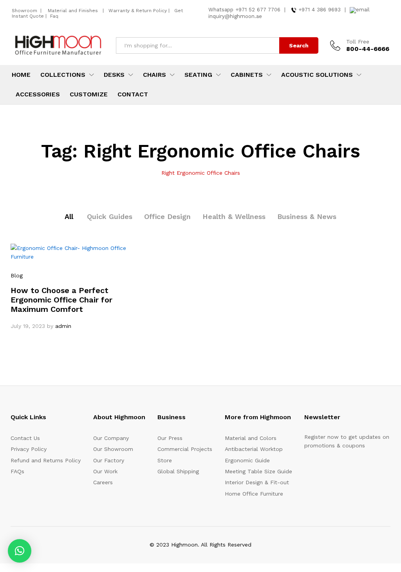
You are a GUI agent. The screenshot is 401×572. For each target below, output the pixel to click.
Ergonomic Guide (247, 460)
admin (63, 326)
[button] (19, 551)
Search (299, 45)
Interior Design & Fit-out (257, 482)
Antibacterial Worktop (254, 449)
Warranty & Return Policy (137, 10)
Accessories (38, 94)
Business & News (306, 216)
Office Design (167, 216)
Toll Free (357, 41)
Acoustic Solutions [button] (317, 75)
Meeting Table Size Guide (258, 471)
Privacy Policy (29, 449)
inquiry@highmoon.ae (235, 16)
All (69, 216)
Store (164, 460)
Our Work (105, 471)
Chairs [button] (154, 75)
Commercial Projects (184, 449)
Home (21, 75)
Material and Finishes (73, 10)
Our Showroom (113, 449)
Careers (103, 482)
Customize (89, 94)
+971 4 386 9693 (319, 10)
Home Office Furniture (254, 494)
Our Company (111, 438)
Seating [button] (198, 75)
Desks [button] (114, 75)
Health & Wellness (234, 216)
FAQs (17, 471)
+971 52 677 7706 (257, 10)
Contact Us (25, 438)
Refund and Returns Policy (46, 460)
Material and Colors (250, 438)
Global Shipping (178, 471)
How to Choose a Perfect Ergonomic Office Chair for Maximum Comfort (61, 300)
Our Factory (108, 460)
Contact (132, 94)
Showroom (25, 10)
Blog (17, 275)
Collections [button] (62, 75)
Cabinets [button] (247, 75)
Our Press (169, 438)
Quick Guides (109, 216)
